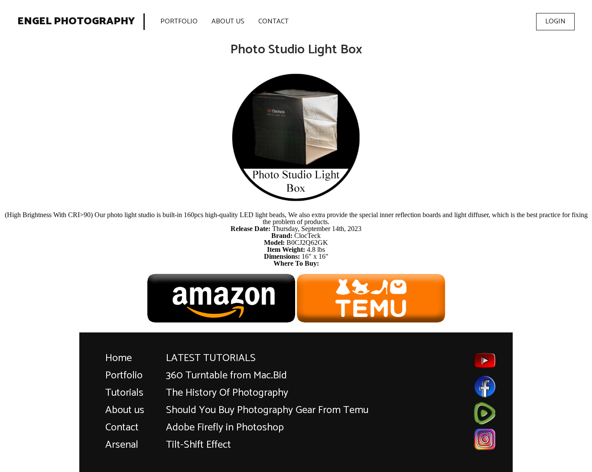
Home (118, 358)
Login (555, 21)
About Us (227, 21)
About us (124, 410)
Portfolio (179, 21)
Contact (273, 21)
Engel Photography (76, 21)
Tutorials (124, 392)
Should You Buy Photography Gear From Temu (267, 410)
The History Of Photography (227, 392)
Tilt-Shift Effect (198, 444)
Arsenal (121, 444)
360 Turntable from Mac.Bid (226, 375)
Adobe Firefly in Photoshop (225, 427)
